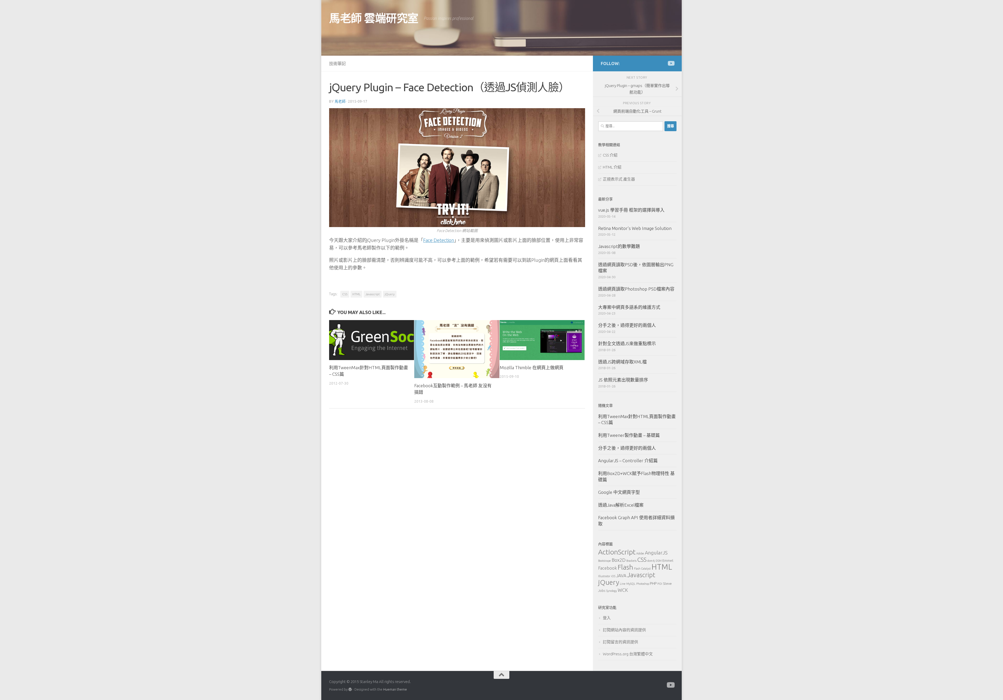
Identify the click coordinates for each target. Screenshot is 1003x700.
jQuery (390, 294)
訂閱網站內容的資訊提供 (624, 630)
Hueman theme (395, 689)
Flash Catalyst (642, 568)
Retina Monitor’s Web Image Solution (635, 228)
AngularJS (656, 553)
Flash (625, 567)
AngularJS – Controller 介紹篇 (628, 460)
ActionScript (616, 552)
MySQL (630, 583)
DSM (659, 560)
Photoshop (642, 583)
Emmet (667, 560)
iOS (613, 576)
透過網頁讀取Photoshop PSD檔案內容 (636, 288)
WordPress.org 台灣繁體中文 (628, 654)
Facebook (607, 567)
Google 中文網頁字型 (619, 492)
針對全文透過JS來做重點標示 (627, 343)
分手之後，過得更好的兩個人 (627, 325)
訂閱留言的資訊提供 (620, 642)
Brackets (631, 560)
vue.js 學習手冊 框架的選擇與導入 (631, 209)
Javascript (372, 294)
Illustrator (604, 576)
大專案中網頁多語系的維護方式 (629, 307)
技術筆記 (337, 63)
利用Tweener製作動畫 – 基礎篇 (629, 435)
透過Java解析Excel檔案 (621, 504)
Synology (611, 590)
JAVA (621, 575)
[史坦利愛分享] (671, 63)
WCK (623, 590)
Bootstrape (604, 560)
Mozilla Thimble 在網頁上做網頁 (531, 367)
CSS (344, 294)
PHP (653, 583)
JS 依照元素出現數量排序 (623, 379)
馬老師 (340, 101)
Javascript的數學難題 (619, 246)
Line (623, 583)
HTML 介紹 (612, 167)
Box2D (619, 560)
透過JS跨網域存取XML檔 (622, 361)
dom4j (651, 560)
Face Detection (438, 240)
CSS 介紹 (610, 155)
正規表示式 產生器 (619, 179)
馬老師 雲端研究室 (373, 18)
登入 (607, 618)
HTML (356, 294)
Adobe (640, 553)
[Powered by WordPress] (350, 689)
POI (659, 583)
